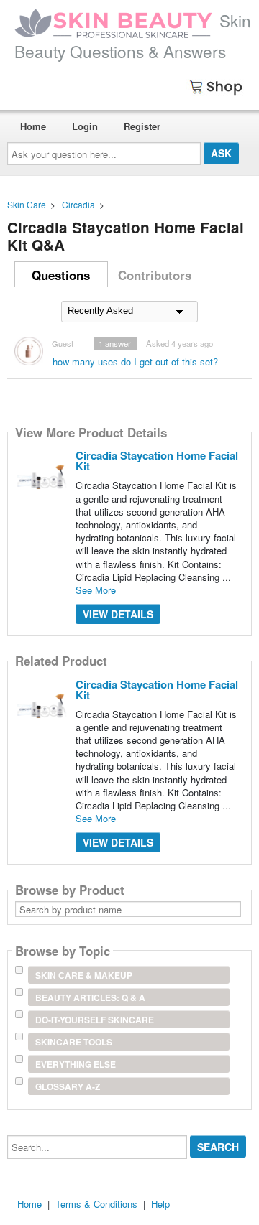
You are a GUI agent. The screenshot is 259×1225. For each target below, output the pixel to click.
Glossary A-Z (67, 1086)
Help (160, 1204)
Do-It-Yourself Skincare (94, 1019)
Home (33, 126)
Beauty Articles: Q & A (90, 997)
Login (85, 126)
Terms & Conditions (96, 1204)
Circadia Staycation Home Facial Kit (157, 460)
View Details (118, 614)
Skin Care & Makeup (83, 975)
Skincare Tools (73, 1041)
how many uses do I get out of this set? (135, 361)
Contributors (154, 275)
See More (96, 590)
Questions (61, 275)
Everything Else (75, 1064)
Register (142, 126)
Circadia (78, 204)
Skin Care (26, 204)
